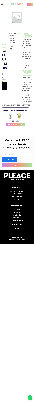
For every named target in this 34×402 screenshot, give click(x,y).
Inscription (4, 86)
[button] (2, 4)
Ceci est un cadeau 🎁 (4, 78)
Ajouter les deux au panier (15, 124)
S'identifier (30, 4)
